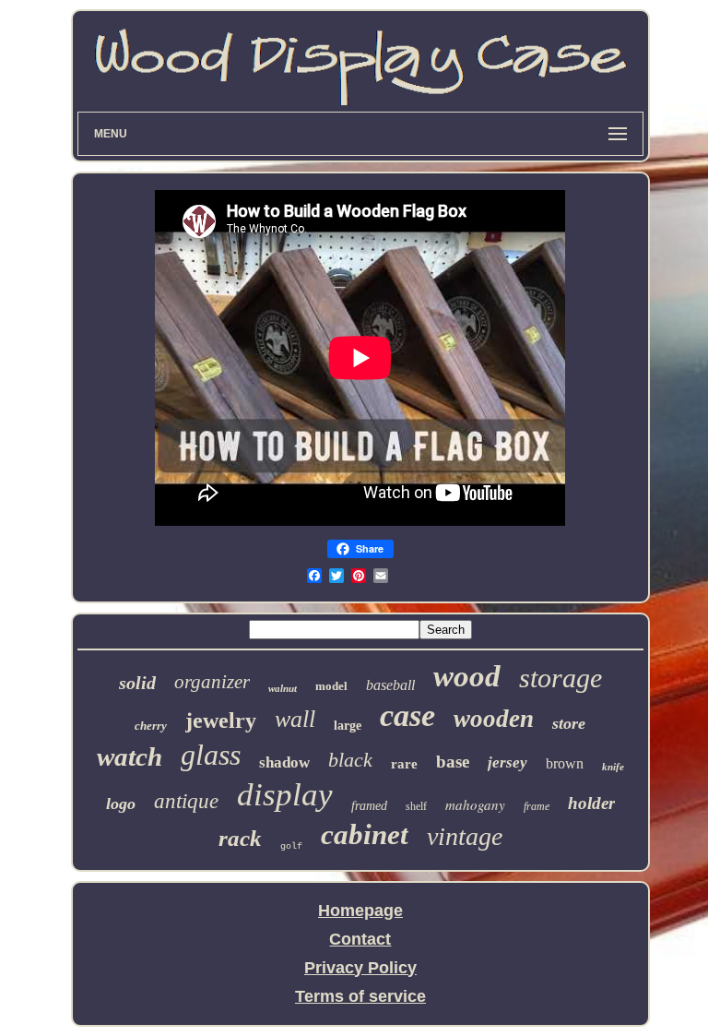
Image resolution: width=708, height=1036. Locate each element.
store (568, 723)
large (347, 725)
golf (291, 846)
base (452, 761)
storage (560, 677)
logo (121, 803)
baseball (390, 685)
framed (369, 806)
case (407, 715)
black (350, 759)
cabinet (364, 834)
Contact (360, 939)
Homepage (360, 910)
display (285, 795)
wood (467, 676)
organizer (212, 682)
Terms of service (360, 996)
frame (536, 806)
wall (295, 719)
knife (613, 766)
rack (240, 838)
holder (591, 803)
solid (137, 683)
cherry (151, 725)
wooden (494, 718)
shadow (284, 762)
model (331, 686)
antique (186, 801)
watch (129, 756)
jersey (507, 762)
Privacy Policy (360, 968)
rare (404, 763)
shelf (416, 806)
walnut (282, 688)
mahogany (475, 804)
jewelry (220, 720)
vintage (464, 836)
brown (565, 763)
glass (211, 754)
